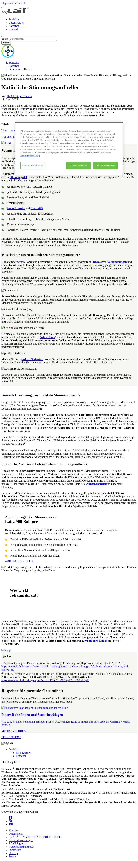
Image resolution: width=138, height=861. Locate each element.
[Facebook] (10, 817)
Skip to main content (13, 3)
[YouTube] (11, 824)
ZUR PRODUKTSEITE (19, 561)
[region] (69, 148)
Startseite (14, 62)
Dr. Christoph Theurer (19, 96)
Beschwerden (16, 22)
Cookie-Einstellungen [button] (21, 840)
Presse (12, 856)
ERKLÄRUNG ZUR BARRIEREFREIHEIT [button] (35, 836)
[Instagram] (10, 821)
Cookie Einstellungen (32, 165)
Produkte (14, 19)
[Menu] (2, 7)
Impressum (15, 849)
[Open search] (2, 36)
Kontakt (13, 29)
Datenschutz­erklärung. (30, 155)
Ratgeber (14, 25)
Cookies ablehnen (78, 165)
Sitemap (13, 853)
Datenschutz (16, 833)
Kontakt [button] (13, 830)
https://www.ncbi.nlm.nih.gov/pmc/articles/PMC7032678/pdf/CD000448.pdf (45, 680)
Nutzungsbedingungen (21, 846)
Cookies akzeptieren (105, 165)
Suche (4, 38)
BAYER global (17, 843)
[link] (69, 719)
